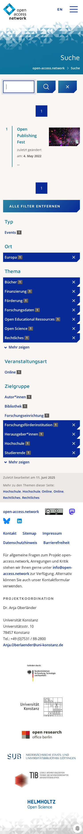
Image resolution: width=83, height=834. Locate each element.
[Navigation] (74, 9)
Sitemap (29, 533)
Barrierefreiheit (56, 542)
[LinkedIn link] (19, 521)
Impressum (52, 533)
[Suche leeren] (67, 87)
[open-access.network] (14, 11)
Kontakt (9, 533)
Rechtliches (12, 497)
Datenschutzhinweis (20, 542)
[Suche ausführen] (46, 87)
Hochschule (12, 491)
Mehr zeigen (19, 347)
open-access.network (49, 68)
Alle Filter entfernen (34, 206)
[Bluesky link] (7, 521)
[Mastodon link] (72, 511)
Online (47, 491)
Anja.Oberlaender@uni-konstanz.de (33, 644)
